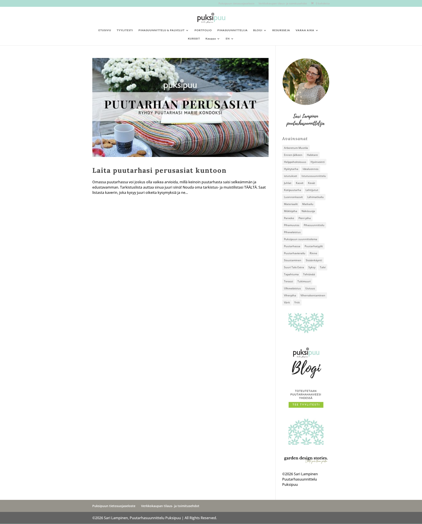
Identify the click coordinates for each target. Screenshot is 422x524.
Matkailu (307, 204)
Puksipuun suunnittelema (300, 239)
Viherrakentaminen (312, 295)
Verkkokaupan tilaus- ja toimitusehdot (282, 3)
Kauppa (211, 38)
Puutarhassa (292, 246)
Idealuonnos (310, 169)
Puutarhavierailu (294, 253)
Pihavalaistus (292, 232)
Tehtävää (309, 274)
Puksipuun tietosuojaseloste (236, 3)
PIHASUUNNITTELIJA (232, 30)
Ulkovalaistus (292, 288)
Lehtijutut (312, 190)
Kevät (311, 183)
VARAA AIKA (305, 30)
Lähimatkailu (315, 197)
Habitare (312, 155)
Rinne (313, 253)
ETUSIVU (104, 30)
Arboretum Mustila (296, 148)
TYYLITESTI (125, 30)
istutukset (290, 176)
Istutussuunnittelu (314, 176)
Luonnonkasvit (293, 197)
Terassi (288, 281)
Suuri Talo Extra (294, 267)
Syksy (311, 267)
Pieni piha (304, 218)
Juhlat (287, 183)
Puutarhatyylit (314, 246)
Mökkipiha (290, 211)
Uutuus (310, 288)
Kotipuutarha (292, 190)
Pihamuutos (291, 225)
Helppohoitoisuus (295, 162)
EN (228, 38)
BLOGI (257, 30)
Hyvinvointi (318, 162)
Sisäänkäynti (314, 260)
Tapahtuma (291, 274)
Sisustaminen (292, 260)
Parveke (289, 218)
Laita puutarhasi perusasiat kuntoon (159, 170)
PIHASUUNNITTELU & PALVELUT (161, 30)
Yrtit (297, 302)
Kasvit (300, 183)
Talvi (323, 267)
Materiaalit (291, 204)
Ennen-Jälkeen (293, 155)
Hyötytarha (291, 169)
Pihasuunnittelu (314, 225)
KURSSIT (194, 38)
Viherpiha (290, 295)
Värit (287, 302)
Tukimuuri (304, 281)
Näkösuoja (308, 211)
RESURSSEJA (281, 30)
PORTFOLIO (203, 30)
